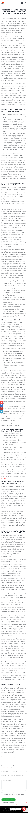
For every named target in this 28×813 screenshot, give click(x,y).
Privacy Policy (19, 795)
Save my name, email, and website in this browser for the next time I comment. (13, 776)
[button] (24, 809)
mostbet (4, 756)
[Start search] (26, 3)
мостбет (3, 478)
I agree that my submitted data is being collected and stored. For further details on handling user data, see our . (13, 794)
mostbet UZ (11, 756)
